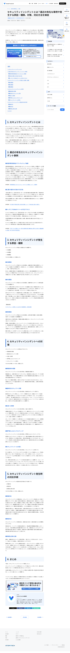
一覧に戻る (25, 617)
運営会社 (63, 645)
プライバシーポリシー (55, 645)
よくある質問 (18, 639)
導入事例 (6, 639)
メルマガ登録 (46, 645)
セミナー (17, 633)
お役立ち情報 (28, 18)
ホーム (6, 631)
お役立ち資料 (39, 631)
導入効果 (6, 633)
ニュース (17, 631)
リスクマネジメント (20, 18)
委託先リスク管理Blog (20, 635)
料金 (6, 637)
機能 (6, 635)
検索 (62, 109)
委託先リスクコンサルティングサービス (23, 637)
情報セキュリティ (11, 18)
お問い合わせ (39, 633)
